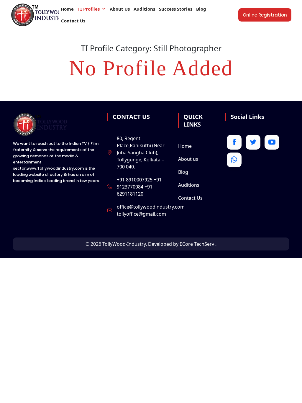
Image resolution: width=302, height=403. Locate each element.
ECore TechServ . (198, 244)
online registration (265, 15)
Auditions (144, 9)
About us (188, 159)
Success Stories (175, 9)
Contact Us (73, 21)
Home (67, 9)
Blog (201, 9)
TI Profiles (89, 9)
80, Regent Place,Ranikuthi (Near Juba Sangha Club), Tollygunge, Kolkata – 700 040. (141, 152)
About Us (120, 9)
